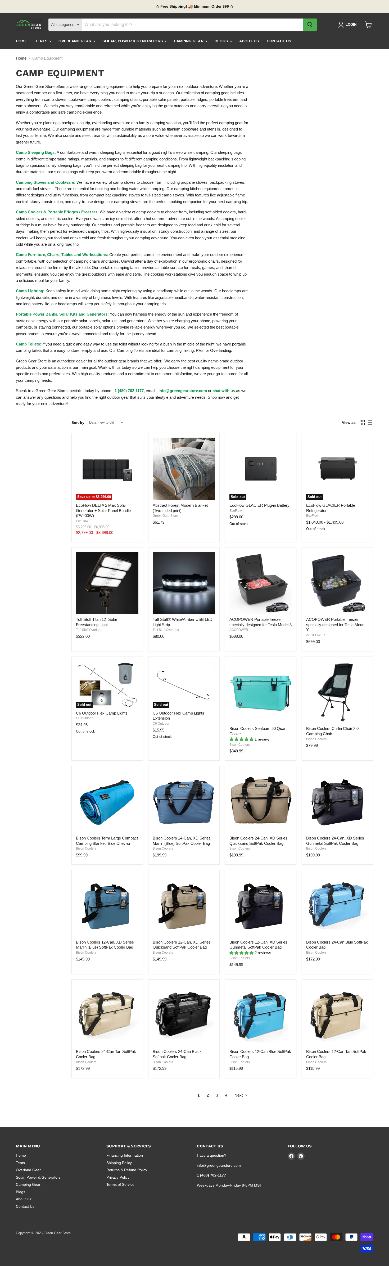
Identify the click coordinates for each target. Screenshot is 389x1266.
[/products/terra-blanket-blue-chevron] (107, 801)
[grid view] (362, 422)
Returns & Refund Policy (126, 1170)
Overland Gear (75, 41)
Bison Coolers (239, 745)
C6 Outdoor (84, 718)
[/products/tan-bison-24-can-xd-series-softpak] (260, 801)
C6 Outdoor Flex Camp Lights (102, 713)
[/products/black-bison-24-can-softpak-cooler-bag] (184, 1015)
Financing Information (124, 1155)
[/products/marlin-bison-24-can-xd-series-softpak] (184, 801)
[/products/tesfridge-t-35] (337, 583)
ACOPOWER (238, 630)
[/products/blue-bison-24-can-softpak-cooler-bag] (337, 905)
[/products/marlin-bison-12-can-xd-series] (107, 905)
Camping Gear (189, 41)
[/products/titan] (107, 583)
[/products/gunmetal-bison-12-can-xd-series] (260, 905)
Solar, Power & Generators (133, 41)
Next (239, 1095)
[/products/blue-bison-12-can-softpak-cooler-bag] (260, 1015)
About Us (249, 41)
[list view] (369, 422)
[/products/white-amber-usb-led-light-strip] (184, 583)
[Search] (310, 25)
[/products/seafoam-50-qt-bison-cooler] (260, 692)
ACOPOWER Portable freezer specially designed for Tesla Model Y (335, 624)
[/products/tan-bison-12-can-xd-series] (184, 905)
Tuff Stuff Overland (89, 630)
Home (21, 41)
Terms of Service (120, 1184)
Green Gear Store (165, 516)
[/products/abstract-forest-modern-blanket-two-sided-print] (184, 469)
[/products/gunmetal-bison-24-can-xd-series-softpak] (337, 801)
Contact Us (279, 41)
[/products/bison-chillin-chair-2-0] (337, 692)
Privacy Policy (117, 1177)
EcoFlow (82, 521)
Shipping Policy (119, 1163)
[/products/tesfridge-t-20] (260, 583)
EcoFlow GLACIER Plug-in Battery (259, 505)
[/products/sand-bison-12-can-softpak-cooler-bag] (337, 1015)
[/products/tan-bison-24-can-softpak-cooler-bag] (107, 1015)
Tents (42, 41)
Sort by (77, 422)
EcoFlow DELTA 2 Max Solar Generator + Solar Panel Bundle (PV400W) (103, 510)
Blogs (222, 41)
